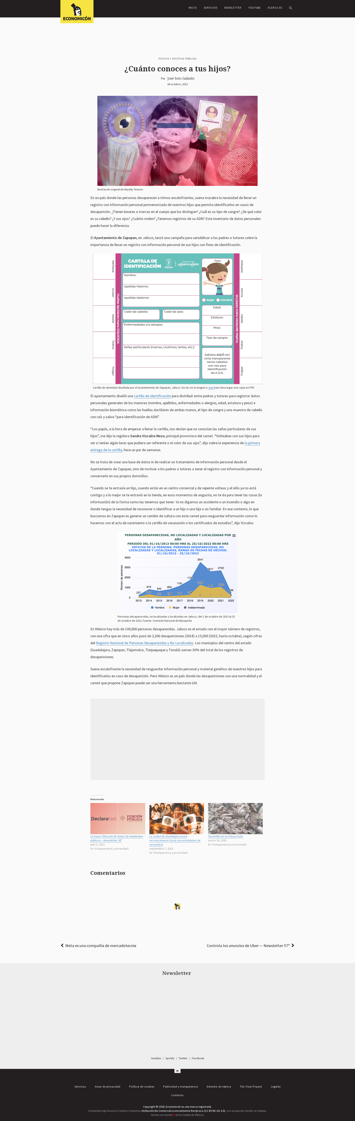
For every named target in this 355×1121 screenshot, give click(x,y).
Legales (276, 1086)
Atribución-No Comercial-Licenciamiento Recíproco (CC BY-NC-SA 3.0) (183, 1111)
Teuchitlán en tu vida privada (225, 836)
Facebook (198, 1058)
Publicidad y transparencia (180, 1086)
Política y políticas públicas (177, 58)
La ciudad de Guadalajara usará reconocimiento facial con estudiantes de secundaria (175, 840)
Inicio (193, 7)
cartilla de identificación (152, 395)
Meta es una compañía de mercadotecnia (100, 945)
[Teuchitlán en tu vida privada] (235, 818)
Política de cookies (141, 1086)
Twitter (183, 1058)
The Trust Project (251, 1086)
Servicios (210, 7)
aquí (210, 387)
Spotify (169, 1058)
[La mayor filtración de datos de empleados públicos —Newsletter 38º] (117, 818)
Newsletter (232, 7)
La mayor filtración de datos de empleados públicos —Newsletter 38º (116, 838)
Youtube (156, 1058)
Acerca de (275, 7)
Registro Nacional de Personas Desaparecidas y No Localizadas (144, 643)
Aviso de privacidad (107, 1086)
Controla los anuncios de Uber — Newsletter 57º (248, 945)
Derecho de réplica (219, 1086)
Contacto (177, 1095)
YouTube (254, 7)
